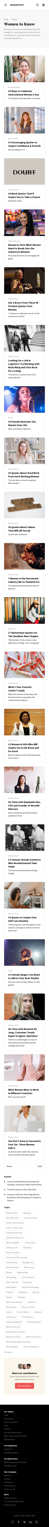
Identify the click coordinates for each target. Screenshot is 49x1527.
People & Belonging (30, 1287)
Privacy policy (10, 1485)
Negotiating (22, 1272)
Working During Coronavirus (18, 1341)
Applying (27, 1213)
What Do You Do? (13, 1327)
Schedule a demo (11, 1452)
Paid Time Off (12, 1282)
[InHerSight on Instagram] (37, 1522)
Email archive (10, 1505)
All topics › (8, 1352)
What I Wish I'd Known (15, 1332)
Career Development (15, 1222)
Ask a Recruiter (12, 1218)
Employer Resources (15, 1237)
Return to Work (28, 1307)
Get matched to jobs (13, 1432)
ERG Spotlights (12, 1242)
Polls (6, 1425)
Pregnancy (22, 1292)
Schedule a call (10, 1465)
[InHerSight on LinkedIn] (31, 1522)
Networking (11, 1277)
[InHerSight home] (17, 5)
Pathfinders (11, 1287)
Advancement (12, 1213)
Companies (9, 1418)
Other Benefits (28, 1277)
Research (32, 1302)
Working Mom (12, 1346)
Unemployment (34, 1322)
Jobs (6, 1415)
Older (40, 1166)
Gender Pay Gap (12, 1252)
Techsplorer (11, 1317)
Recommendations (14, 1302)
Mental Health (12, 1267)
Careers (7, 1479)
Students (38, 1312)
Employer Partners (14, 1232)
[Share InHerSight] (12, 1522)
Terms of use (9, 1489)
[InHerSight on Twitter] (24, 1522)
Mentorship (29, 1267)
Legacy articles (10, 1498)
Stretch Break (23, 1312)
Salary (8, 1312)
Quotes (9, 1297)
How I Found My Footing (16, 1257)
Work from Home (33, 1337)
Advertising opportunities (15, 1462)
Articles (7, 1429)
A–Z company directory (14, 1501)
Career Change (30, 1218)
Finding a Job (12, 1247)
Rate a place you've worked (15, 1436)
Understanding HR (14, 1322)
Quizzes (36, 1292)
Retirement (11, 1307)
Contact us (8, 1482)
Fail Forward (30, 1242)
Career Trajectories (14, 1227)
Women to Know (13, 1337)
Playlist (9, 1292)
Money (9, 1272)
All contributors (24, 1386)
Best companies (11, 1422)
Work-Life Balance (31, 1346)
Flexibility (27, 1247)
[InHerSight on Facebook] (18, 1522)
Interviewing (11, 1262)
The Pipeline (27, 1317)
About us (8, 1475)
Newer (9, 1166)
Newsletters (9, 1439)
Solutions (8, 1449)
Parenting (27, 1282)
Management (28, 1262)
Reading (21, 1297)
